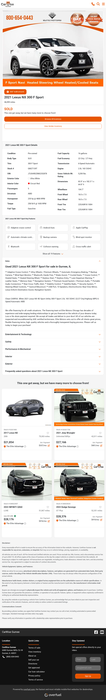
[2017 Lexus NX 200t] (27, 407)
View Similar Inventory (53, 126)
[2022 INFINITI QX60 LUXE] (27, 481)
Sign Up (88, 676)
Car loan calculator (36, 672)
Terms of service (35, 680)
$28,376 (61, 516)
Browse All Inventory (53, 119)
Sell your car (33, 660)
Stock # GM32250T (11, 504)
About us (32, 656)
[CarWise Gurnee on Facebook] (95, 631)
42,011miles (96, 436)
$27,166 (61, 442)
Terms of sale (34, 648)
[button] (93, 4)
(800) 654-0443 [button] (12, 657)
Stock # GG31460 (10, 430)
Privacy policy (34, 676)
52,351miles (96, 510)
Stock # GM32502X (63, 504)
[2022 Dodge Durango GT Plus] (79, 481)
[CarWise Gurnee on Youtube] (101, 631)
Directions (32, 664)
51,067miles (44, 510)
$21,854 (9, 442)
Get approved (34, 668)
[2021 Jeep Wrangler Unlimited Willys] (79, 407)
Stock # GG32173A (63, 430)
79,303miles (44, 436)
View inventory (34, 652)
